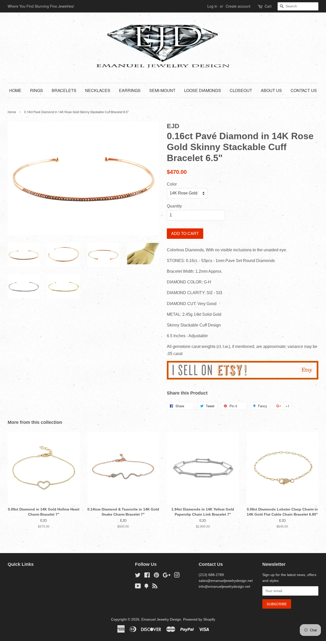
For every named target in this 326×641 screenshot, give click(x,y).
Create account (238, 6)
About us (271, 90)
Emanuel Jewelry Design (161, 619)
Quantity (174, 206)
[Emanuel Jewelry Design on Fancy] (146, 587)
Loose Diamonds (202, 90)
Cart (268, 6)
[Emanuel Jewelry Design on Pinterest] (156, 576)
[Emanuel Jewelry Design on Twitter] (138, 576)
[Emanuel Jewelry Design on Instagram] (177, 576)
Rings (36, 90)
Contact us (304, 90)
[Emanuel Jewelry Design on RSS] (155, 587)
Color (172, 184)
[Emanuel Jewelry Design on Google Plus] (166, 576)
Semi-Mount (162, 90)
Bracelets (64, 90)
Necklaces (97, 90)
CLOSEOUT (241, 90)
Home (15, 90)
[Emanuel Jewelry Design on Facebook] (147, 576)
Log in (212, 6)
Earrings (130, 90)
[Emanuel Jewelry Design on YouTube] (138, 587)
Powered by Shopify (199, 619)
